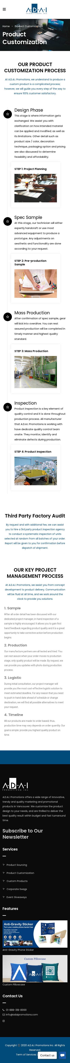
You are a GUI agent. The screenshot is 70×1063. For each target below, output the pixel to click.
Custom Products (17, 881)
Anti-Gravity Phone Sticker (18, 950)
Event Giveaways (17, 897)
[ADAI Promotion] (37, 9)
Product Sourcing (17, 865)
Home (6, 26)
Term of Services (26, 1054)
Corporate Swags (17, 889)
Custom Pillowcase (14, 984)
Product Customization (20, 873)
